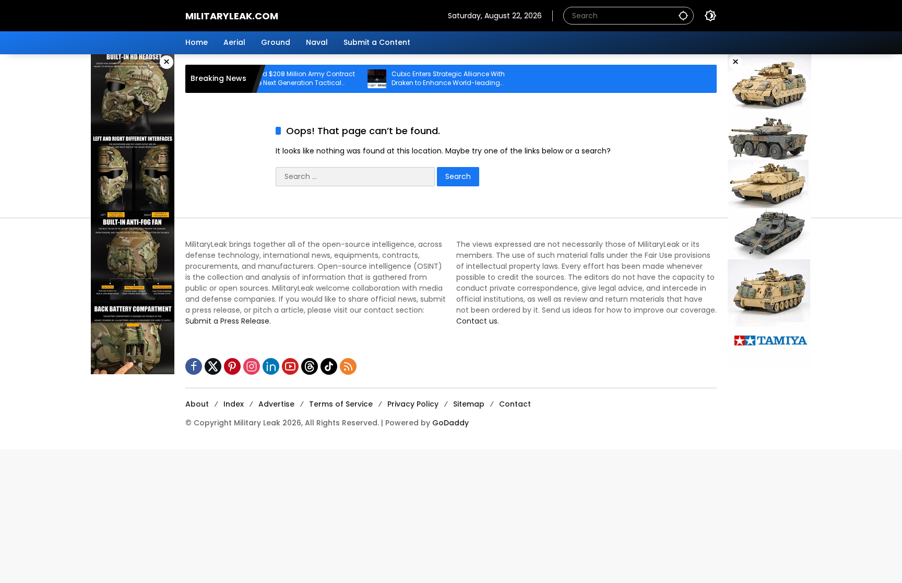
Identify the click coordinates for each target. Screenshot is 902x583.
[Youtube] (290, 366)
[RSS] (348, 366)
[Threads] (309, 366)
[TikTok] (329, 366)
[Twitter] (213, 366)
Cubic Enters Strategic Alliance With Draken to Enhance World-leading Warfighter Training (431, 79)
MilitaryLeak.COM (231, 15)
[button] (683, 15)
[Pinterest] (232, 366)
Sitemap (468, 404)
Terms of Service (341, 404)
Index (233, 404)
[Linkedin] (271, 366)
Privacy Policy (412, 404)
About (197, 404)
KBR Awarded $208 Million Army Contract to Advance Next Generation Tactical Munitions (272, 79)
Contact (515, 404)
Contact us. (477, 321)
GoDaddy (450, 423)
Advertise (276, 404)
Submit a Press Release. (228, 321)
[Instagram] (251, 366)
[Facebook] (193, 366)
